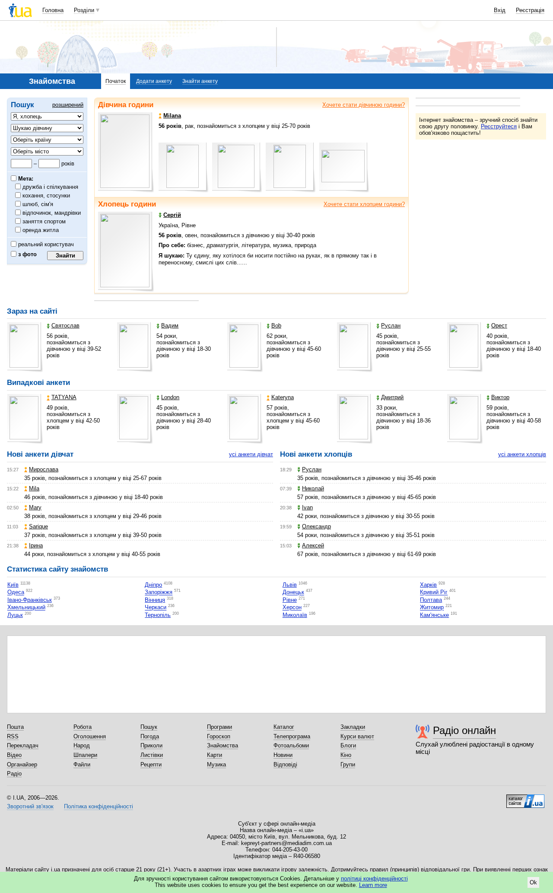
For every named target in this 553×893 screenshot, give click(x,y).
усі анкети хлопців (522, 454)
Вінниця (155, 600)
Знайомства (222, 745)
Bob (276, 325)
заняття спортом (44, 221)
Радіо (14, 773)
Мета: (24, 178)
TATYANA (63, 397)
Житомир (432, 607)
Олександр (316, 526)
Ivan (307, 507)
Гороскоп (218, 736)
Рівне (290, 600)
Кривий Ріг (434, 592)
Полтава (431, 600)
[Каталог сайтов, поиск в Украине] (525, 797)
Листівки (151, 755)
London (170, 397)
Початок (115, 81)
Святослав (65, 325)
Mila (34, 488)
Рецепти (151, 764)
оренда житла (41, 230)
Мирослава (43, 469)
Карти (214, 755)
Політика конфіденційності (98, 806)
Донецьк (293, 592)
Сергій (172, 215)
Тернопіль (158, 615)
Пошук (148, 727)
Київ (13, 585)
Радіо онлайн (464, 730)
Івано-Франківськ (29, 600)
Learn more (373, 885)
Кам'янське (434, 615)
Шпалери (85, 755)
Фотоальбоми (291, 745)
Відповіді (285, 764)
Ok (533, 882)
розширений (67, 105)
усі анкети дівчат (251, 454)
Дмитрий (392, 397)
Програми (219, 727)
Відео (14, 755)
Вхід (499, 10)
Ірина (36, 545)
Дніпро (153, 585)
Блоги (348, 745)
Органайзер (22, 764)
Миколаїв (295, 615)
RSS (13, 736)
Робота (82, 727)
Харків (428, 585)
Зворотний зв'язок (30, 806)
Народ (81, 745)
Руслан (390, 325)
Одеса (15, 592)
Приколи (151, 745)
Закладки (352, 727)
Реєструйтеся (499, 126)
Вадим (169, 325)
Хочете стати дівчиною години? (363, 105)
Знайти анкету (200, 81)
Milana (172, 115)
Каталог (283, 727)
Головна (53, 10)
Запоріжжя (158, 592)
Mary (35, 507)
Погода (149, 736)
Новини (282, 755)
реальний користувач (45, 244)
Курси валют (357, 736)
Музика (216, 764)
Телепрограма (291, 736)
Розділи (84, 10)
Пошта (15, 727)
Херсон (292, 607)
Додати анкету (154, 81)
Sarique (38, 526)
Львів (290, 585)
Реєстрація (530, 10)
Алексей (313, 545)
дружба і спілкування (50, 187)
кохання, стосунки (46, 195)
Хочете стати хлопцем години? (364, 204)
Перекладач (22, 745)
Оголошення (89, 736)
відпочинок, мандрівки (52, 213)
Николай (313, 488)
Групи (347, 764)
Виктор (500, 397)
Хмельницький (26, 607)
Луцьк (15, 615)
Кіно (345, 755)
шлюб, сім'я (38, 204)
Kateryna (282, 397)
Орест (499, 325)
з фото (26, 254)
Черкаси (155, 607)
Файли (81, 764)
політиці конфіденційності (374, 878)
